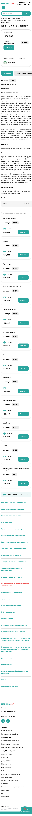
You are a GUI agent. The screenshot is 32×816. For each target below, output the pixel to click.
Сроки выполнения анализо (6, 747)
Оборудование (6, 777)
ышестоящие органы (6, 780)
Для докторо (6, 761)
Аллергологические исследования (14, 562)
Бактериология (7, 618)
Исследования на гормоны (11, 555)
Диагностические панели (10, 658)
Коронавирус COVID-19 (10, 686)
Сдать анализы (6, 731)
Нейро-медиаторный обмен (11, 592)
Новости (4, 784)
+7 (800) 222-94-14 (24, 2)
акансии (5, 790)
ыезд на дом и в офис (6, 734)
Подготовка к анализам (6, 741)
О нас (3, 771)
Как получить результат (6, 744)
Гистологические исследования (13, 535)
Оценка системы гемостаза (11, 516)
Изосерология (6, 522)
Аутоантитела (6, 599)
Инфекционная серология (11, 605)
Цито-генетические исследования (14, 529)
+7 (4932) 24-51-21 (23, 4)
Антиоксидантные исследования (13, 548)
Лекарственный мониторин (12, 577)
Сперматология (7, 664)
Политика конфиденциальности (6, 787)
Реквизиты (5, 797)
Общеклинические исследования (13, 503)
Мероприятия (6, 764)
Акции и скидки (6, 754)
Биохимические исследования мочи (14, 542)
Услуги (3, 680)
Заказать (23, 232)
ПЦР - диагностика (8, 612)
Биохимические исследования (12, 509)
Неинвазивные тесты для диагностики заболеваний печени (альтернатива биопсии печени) (15, 649)
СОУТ (3, 793)
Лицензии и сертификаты (6, 774)
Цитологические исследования (13, 632)
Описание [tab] (7, 73)
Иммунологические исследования (14, 625)
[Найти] (26, 13)
